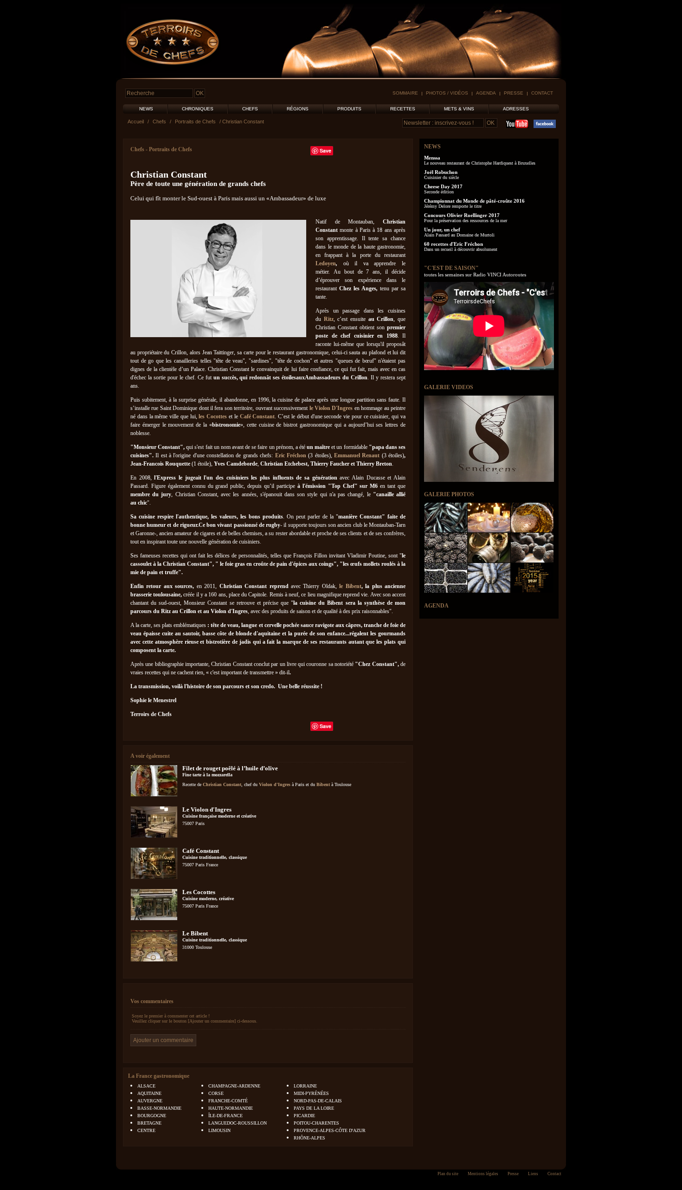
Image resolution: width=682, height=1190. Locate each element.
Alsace (146, 1085)
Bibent (323, 784)
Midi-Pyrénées (311, 1093)
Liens (533, 1173)
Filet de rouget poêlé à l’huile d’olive (230, 768)
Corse (216, 1093)
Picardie (304, 1115)
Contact (542, 93)
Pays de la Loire (314, 1108)
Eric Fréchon (290, 455)
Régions (298, 108)
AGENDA (436, 605)
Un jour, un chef (442, 229)
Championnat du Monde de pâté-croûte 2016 (474, 201)
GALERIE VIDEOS (448, 387)
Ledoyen (325, 263)
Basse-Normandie (159, 1108)
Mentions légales (483, 1173)
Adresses (516, 108)
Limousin (219, 1130)
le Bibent (350, 586)
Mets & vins (459, 108)
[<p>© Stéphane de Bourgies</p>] (218, 335)
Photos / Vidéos (447, 93)
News (146, 108)
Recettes (402, 108)
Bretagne (149, 1123)
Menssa (432, 157)
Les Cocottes (198, 892)
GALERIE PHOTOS (449, 494)
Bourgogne (151, 1115)
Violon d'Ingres (274, 784)
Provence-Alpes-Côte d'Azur (330, 1130)
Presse (513, 93)
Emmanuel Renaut (357, 455)
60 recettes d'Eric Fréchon (453, 244)
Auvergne (149, 1100)
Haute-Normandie (230, 1108)
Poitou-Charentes (316, 1123)
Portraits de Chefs (195, 121)
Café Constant (257, 416)
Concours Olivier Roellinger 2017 (462, 215)
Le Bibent (195, 933)
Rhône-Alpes (309, 1137)
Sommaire (405, 93)
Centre (146, 1130)
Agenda (486, 93)
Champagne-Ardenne (234, 1085)
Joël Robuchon (440, 172)
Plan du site (448, 1173)
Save (325, 150)
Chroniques (197, 108)
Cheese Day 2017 (443, 186)
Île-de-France (225, 1115)
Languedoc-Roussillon (237, 1123)
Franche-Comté (228, 1100)
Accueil (136, 121)
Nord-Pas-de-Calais (318, 1100)
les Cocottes (213, 416)
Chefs (250, 108)
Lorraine (305, 1085)
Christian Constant (222, 784)
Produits (349, 108)
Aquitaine (149, 1093)
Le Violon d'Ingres (207, 809)
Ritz (329, 319)
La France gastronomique (158, 1076)
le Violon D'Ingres (331, 408)
